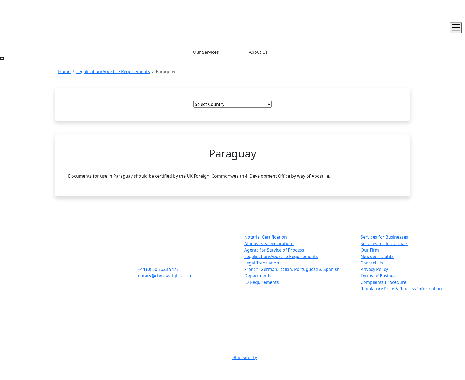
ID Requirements (261, 282)
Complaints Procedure (383, 282)
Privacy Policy (374, 269)
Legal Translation (261, 263)
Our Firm (370, 250)
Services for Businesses (384, 237)
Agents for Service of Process (274, 250)
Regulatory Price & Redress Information (401, 289)
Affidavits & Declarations (269, 243)
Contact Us (372, 263)
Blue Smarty (244, 357)
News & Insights (377, 256)
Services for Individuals (384, 243)
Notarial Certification (265, 237)
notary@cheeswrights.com (165, 276)
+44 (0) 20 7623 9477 (158, 269)
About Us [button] (259, 52)
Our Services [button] (206, 52)
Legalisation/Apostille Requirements (113, 71)
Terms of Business (379, 276)
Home (64, 71)
